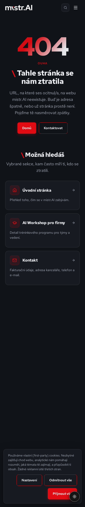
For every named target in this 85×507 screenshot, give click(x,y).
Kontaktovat (53, 128)
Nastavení (29, 480)
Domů (26, 128)
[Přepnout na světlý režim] (74, 496)
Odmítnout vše (60, 480)
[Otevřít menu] (75, 7)
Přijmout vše (62, 494)
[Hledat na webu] (65, 7)
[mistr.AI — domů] (18, 7)
